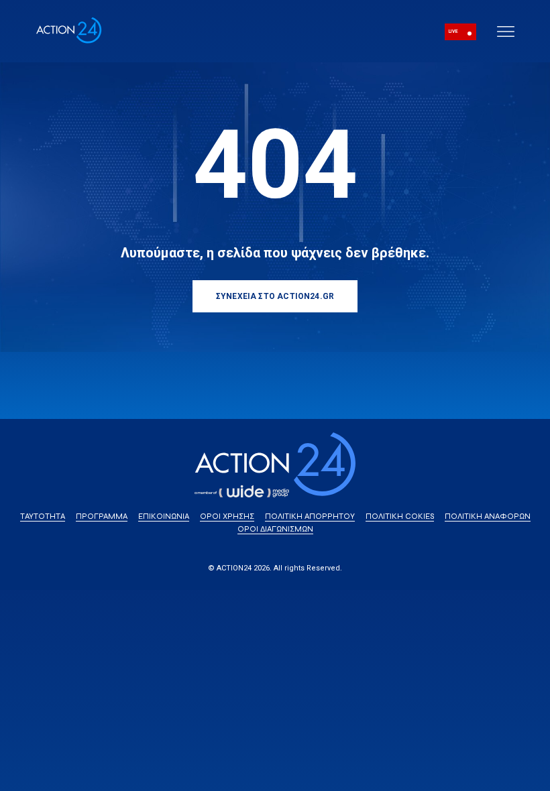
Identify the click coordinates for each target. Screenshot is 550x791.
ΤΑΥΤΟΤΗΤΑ (42, 516)
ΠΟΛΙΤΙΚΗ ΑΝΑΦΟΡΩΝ (488, 516)
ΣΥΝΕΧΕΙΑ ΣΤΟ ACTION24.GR (275, 296)
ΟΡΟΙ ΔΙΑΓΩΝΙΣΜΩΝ (275, 529)
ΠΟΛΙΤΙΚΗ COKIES (400, 516)
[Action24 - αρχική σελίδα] (69, 41)
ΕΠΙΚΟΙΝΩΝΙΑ (163, 516)
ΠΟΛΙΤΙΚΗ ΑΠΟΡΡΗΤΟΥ (310, 516)
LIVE (453, 31)
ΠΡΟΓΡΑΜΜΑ (101, 516)
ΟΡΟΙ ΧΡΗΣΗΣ (227, 516)
